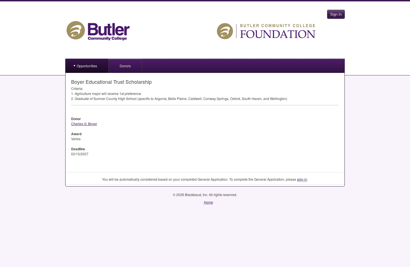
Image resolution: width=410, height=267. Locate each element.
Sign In (336, 14)
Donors (125, 65)
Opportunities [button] (87, 65)
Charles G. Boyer (84, 123)
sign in (302, 179)
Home (208, 202)
